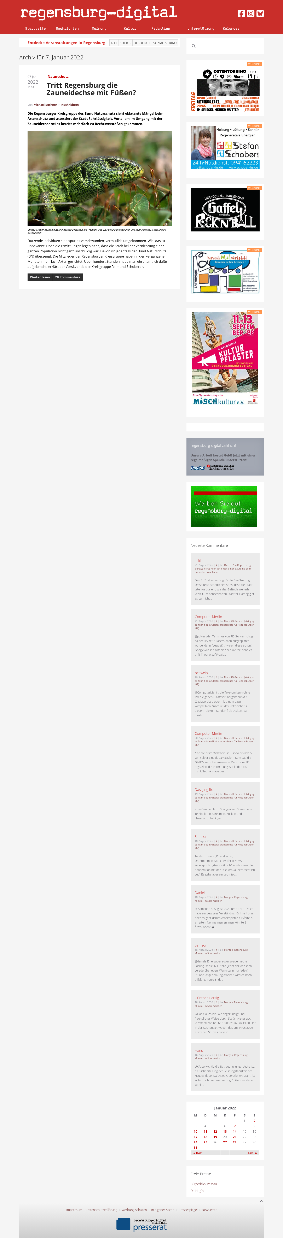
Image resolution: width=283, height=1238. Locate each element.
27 (225, 1142)
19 (215, 1137)
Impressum (74, 1210)
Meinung (99, 28)
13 (225, 1131)
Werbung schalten (134, 1210)
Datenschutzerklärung (101, 1210)
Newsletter (209, 1210)
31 (195, 1147)
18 (205, 1137)
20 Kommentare (67, 277)
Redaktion (160, 28)
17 (195, 1137)
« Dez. (197, 1153)
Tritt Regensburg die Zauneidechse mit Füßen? (91, 88)
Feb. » (252, 1153)
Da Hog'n (197, 1191)
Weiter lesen (40, 277)
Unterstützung (200, 28)
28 (235, 1142)
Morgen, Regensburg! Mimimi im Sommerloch (221, 898)
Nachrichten (67, 28)
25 (205, 1142)
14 (235, 1131)
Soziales (160, 43)
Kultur (130, 28)
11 (205, 1131)
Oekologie (142, 43)
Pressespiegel (188, 1210)
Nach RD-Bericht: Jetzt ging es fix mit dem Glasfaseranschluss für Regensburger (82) (224, 624)
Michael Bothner (45, 105)
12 (215, 1131)
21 (235, 1137)
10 (195, 1131)
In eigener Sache (162, 1210)
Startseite (35, 28)
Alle (114, 43)
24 (195, 1142)
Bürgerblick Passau (204, 1184)
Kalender (231, 28)
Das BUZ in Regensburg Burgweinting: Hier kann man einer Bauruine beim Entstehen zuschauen (223, 568)
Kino (173, 43)
